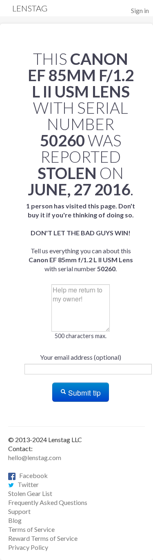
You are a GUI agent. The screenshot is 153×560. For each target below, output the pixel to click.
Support (19, 511)
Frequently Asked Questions (47, 502)
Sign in (140, 10)
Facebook (32, 475)
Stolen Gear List (30, 493)
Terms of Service (31, 529)
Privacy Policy (28, 547)
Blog (15, 520)
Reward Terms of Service (43, 538)
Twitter (26, 484)
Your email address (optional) (80, 357)
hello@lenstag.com (34, 457)
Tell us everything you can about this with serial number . (80, 237)
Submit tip (83, 392)
